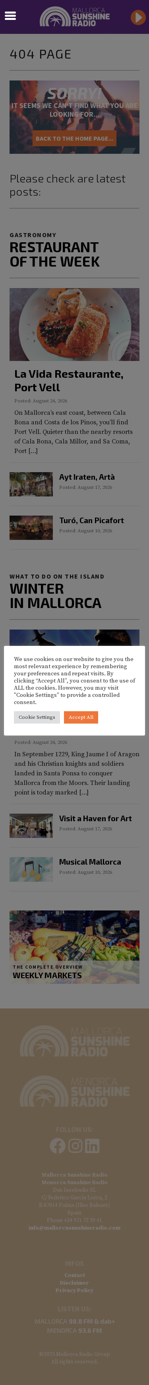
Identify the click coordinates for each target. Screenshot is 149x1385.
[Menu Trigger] (10, 15)
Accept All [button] (81, 717)
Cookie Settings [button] (37, 717)
